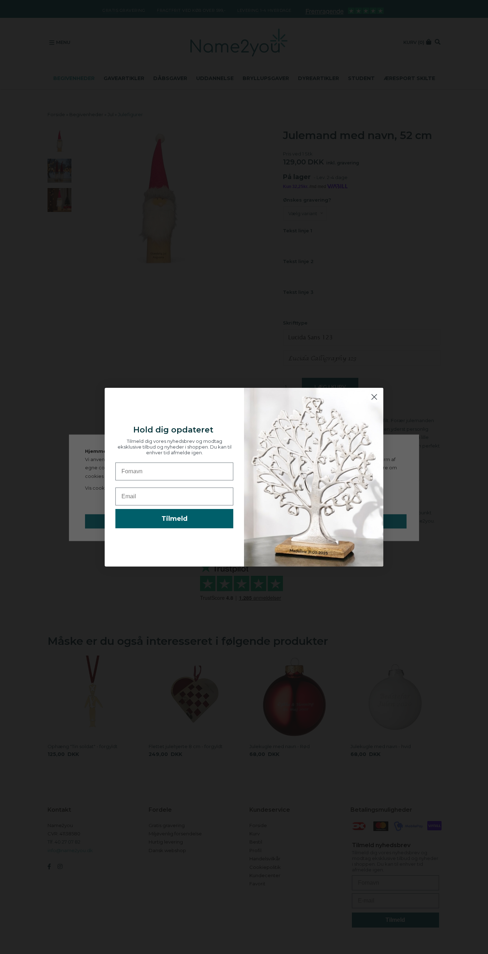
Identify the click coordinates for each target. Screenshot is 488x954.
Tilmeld (174, 519)
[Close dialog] (374, 397)
